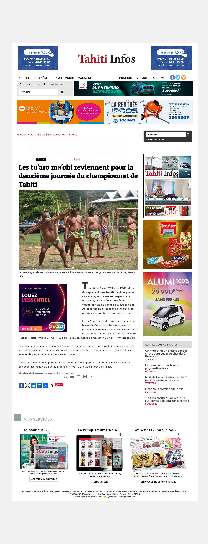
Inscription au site (127, 497)
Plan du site (96, 497)
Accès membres (82, 497)
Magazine (85, 78)
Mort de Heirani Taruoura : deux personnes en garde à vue (166, 379)
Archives (160, 78)
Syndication (112, 497)
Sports (73, 134)
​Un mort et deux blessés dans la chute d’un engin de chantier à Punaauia (166, 353)
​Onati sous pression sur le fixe (164, 389)
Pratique (126, 78)
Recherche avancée (155, 139)
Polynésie (41, 78)
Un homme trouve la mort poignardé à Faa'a (162, 367)
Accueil (24, 78)
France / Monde (63, 78)
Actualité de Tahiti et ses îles (47, 134)
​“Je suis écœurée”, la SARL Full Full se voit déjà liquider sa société (167, 399)
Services (143, 78)
